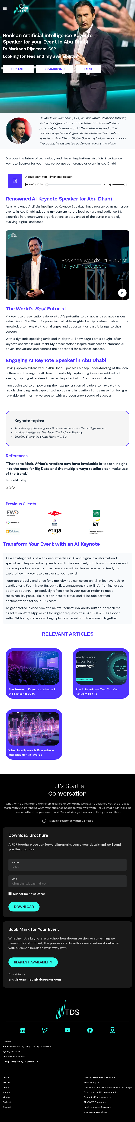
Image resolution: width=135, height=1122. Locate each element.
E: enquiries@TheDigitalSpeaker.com (21, 1061)
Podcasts (7, 1102)
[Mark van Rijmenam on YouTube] (67, 1030)
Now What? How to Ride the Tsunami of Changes (108, 1087)
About (6, 1077)
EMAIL (88, 69)
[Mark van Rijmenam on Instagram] (112, 1030)
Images (6, 1092)
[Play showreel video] (67, 265)
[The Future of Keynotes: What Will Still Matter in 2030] (33, 668)
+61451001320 (55, 69)
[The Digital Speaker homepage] (22, 8)
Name (15, 862)
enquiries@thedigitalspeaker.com (34, 979)
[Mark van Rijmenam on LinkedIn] (22, 1030)
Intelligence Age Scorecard (97, 1107)
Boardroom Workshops (95, 1112)
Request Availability (33, 962)
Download (24, 906)
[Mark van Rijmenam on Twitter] (45, 1030)
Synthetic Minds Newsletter (98, 1097)
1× (103, 184)
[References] (10, 489)
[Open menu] (5, 8)
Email (15, 878)
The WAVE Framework (95, 1102)
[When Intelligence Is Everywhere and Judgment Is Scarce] (33, 729)
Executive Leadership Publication (100, 1077)
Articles (7, 1082)
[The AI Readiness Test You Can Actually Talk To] (101, 668)
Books (6, 1087)
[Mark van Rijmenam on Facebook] (90, 1030)
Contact (7, 1107)
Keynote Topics (91, 1082)
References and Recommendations (101, 1092)
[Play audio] (26, 184)
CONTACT (18, 69)
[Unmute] (110, 184)
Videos (6, 1097)
